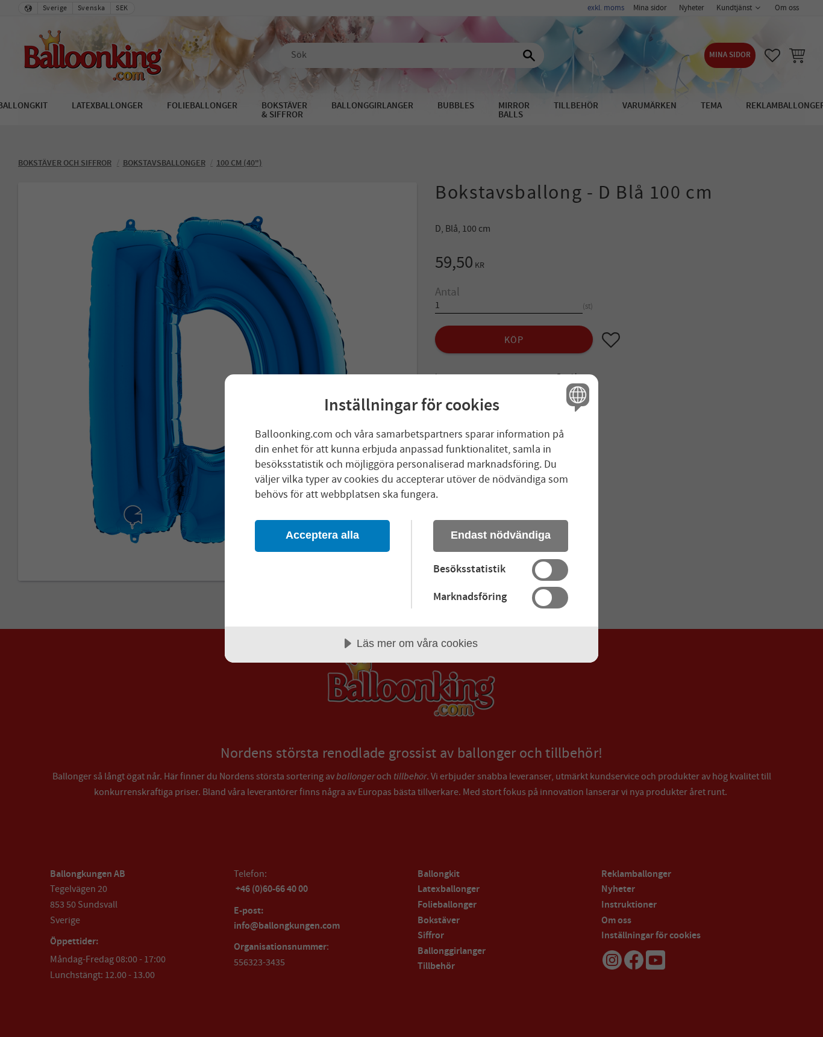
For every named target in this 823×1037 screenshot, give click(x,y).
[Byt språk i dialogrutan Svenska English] (575, 396)
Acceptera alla (322, 535)
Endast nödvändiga (501, 535)
